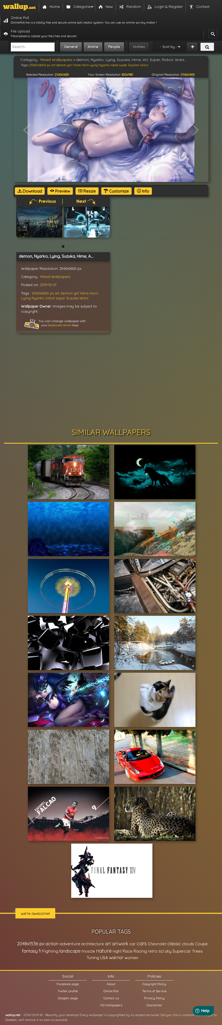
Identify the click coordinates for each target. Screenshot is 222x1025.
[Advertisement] (111, 382)
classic (174, 943)
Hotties (139, 46)
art (57, 293)
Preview (62, 191)
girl (76, 293)
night (117, 951)
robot (50, 298)
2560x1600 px (43, 293)
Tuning (93, 957)
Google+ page (68, 998)
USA (104, 957)
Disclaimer (154, 1005)
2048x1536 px (30, 943)
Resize (89, 191)
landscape (69, 951)
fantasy (30, 951)
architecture (92, 943)
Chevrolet (157, 943)
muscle (88, 951)
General (71, 46)
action (51, 943)
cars (142, 943)
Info (145, 191)
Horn (94, 293)
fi (40, 951)
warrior (116, 957)
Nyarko (38, 298)
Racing (140, 951)
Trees (197, 951)
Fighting (50, 951)
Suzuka (72, 298)
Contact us (111, 998)
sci (161, 951)
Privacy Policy (154, 998)
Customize (118, 191)
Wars (84, 298)
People (114, 46)
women (131, 957)
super (60, 298)
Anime (93, 46)
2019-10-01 (48, 285)
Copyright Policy (154, 984)
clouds (188, 943)
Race (127, 951)
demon (66, 293)
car (132, 943)
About (111, 984)
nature (104, 950)
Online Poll (111, 991)
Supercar (181, 951)
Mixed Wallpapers (55, 276)
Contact (11, 1020)
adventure (70, 943)
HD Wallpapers (111, 1005)
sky (168, 951)
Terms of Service (154, 991)
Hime (84, 293)
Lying (26, 298)
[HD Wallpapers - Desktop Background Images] (19, 7)
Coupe (201, 943)
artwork (120, 943)
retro (153, 951)
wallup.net (12, 1015)
